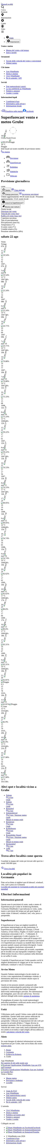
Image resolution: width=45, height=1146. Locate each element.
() (10, 214)
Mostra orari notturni (12, 207)
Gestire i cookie (12, 93)
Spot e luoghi (11, 52)
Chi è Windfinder (13, 76)
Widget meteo (11, 63)
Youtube (36, 1132)
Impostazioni (14, 42)
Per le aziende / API (14, 78)
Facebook (30, 111)
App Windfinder (12, 71)
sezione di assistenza (31, 996)
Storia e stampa (12, 74)
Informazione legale (14, 106)
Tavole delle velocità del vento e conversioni (23, 61)
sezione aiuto (6, 1046)
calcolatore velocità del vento (17, 1032)
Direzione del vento (8, 211)
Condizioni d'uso (12, 101)
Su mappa (6, 152)
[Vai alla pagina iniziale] (1, 2)
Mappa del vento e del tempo (17, 50)
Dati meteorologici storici (16, 86)
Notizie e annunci (13, 91)
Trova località (9, 869)
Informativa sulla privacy (16, 104)
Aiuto (11, 38)
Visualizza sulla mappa (14, 111)
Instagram (36, 1130)
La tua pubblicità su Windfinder (18, 89)
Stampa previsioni (11, 194)
